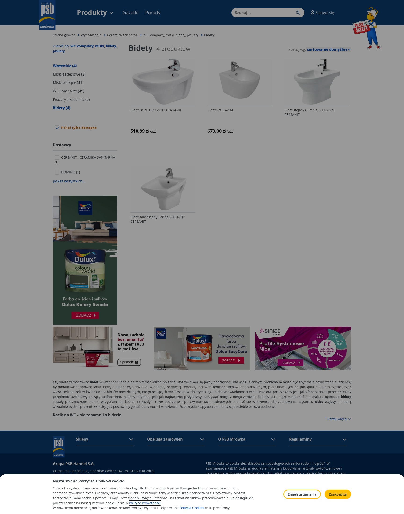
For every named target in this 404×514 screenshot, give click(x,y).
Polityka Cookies (191, 508)
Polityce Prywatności (145, 503)
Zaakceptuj (338, 494)
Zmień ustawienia (302, 494)
